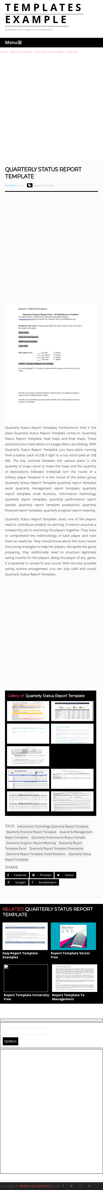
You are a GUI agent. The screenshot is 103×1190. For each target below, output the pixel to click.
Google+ (20, 882)
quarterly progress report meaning (31, 843)
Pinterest (45, 875)
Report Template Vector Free (70, 955)
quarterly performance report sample (58, 837)
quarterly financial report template (31, 832)
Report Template (21, 52)
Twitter (69, 875)
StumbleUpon (47, 882)
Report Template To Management (68, 997)
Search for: (6, 1030)
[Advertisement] (51, 107)
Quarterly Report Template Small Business (35, 854)
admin (13, 185)
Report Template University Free (26, 997)
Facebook (20, 875)
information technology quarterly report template (53, 826)
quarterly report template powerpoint (56, 848)
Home (4, 52)
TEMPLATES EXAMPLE (44, 13)
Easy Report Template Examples (20, 955)
